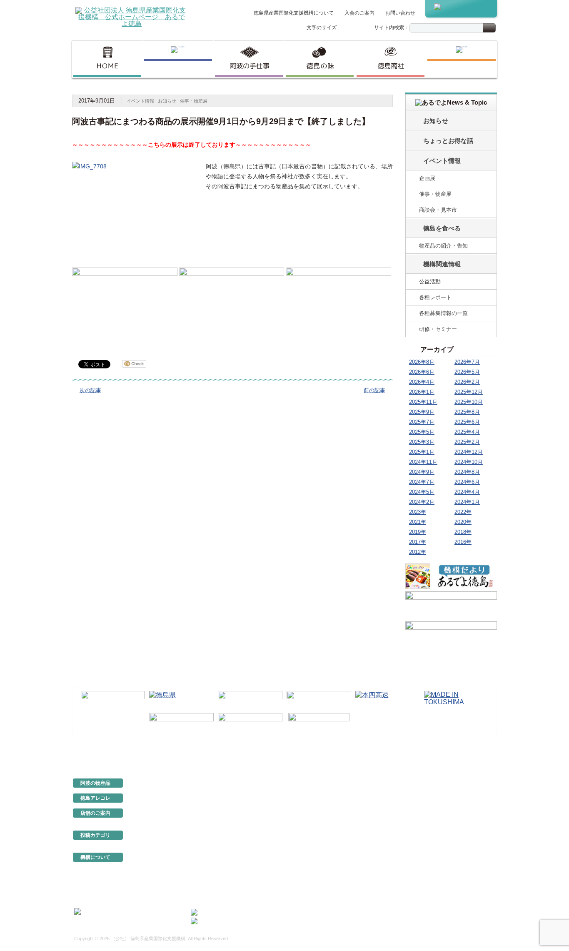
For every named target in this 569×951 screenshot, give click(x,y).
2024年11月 (423, 462)
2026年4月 (421, 382)
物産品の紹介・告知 (443, 246)
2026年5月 (467, 372)
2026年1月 (421, 392)
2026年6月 (421, 372)
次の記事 (90, 390)
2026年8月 (421, 362)
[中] (353, 28)
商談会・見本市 (438, 210)
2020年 (463, 522)
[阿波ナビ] (319, 700)
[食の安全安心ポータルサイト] (250, 722)
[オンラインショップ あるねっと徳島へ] (461, 9)
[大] (361, 28)
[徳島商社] (390, 59)
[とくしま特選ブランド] (178, 59)
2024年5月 (421, 492)
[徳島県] (181, 700)
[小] (344, 28)
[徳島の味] (319, 59)
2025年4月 (467, 432)
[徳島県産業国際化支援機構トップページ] (107, 59)
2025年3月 (421, 442)
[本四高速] (387, 700)
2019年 (417, 532)
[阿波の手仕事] (249, 59)
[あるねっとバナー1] (451, 605)
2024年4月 (467, 492)
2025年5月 (421, 432)
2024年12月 (468, 452)
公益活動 (430, 281)
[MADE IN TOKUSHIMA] (456, 700)
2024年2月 (421, 502)
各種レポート (435, 297)
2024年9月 (421, 472)
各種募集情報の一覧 (443, 313)
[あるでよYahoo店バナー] (451, 635)
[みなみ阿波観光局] (181, 722)
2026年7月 (467, 362)
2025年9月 (421, 412)
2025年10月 (468, 402)
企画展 (427, 178)
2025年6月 (467, 422)
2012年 (417, 552)
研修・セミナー (438, 329)
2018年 (463, 532)
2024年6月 (467, 482)
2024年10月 (468, 462)
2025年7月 (421, 422)
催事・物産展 (193, 100)
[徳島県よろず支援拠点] (319, 722)
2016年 (463, 542)
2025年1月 (421, 452)
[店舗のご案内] (461, 59)
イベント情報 (140, 100)
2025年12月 (468, 392)
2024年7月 (421, 482)
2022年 (463, 512)
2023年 (417, 512)
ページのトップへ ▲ (468, 755)
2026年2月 (467, 382)
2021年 (417, 522)
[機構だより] (451, 575)
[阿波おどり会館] (250, 700)
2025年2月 (467, 442)
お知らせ (167, 100)
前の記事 (374, 390)
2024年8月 (467, 472)
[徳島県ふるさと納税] (112, 701)
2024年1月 (467, 502)
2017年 (417, 542)
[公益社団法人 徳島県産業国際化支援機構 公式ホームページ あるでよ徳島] (131, 16)
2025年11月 (423, 402)
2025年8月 (467, 412)
